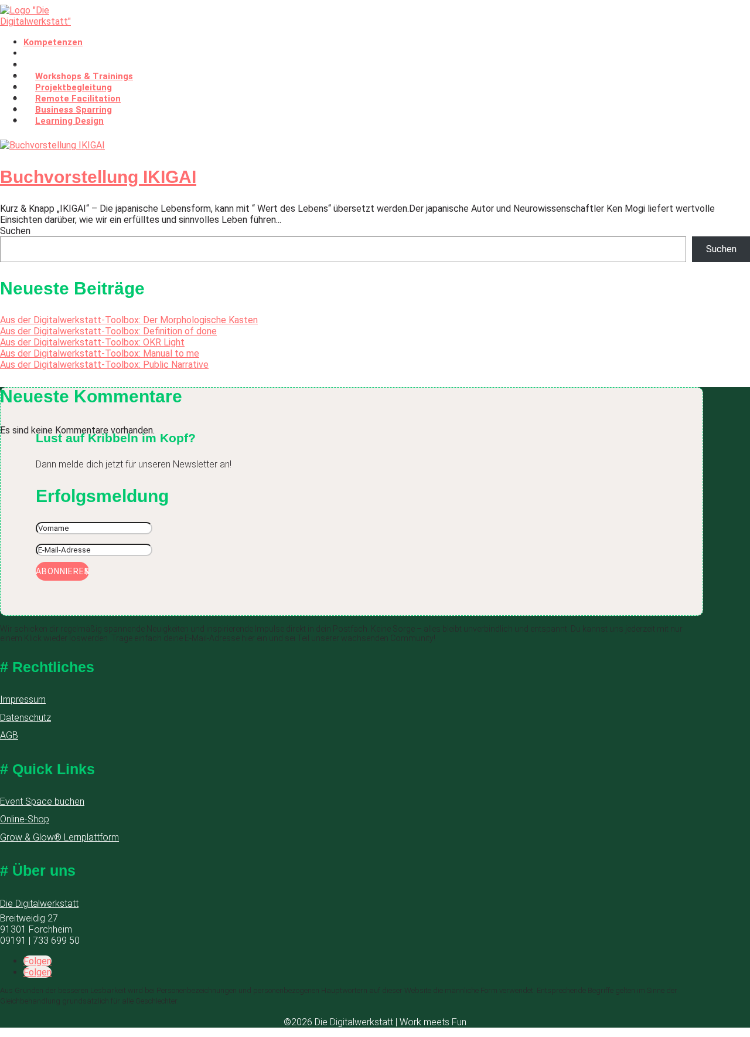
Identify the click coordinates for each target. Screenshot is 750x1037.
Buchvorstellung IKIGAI (98, 177)
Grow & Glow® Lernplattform (59, 837)
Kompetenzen (53, 42)
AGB (9, 735)
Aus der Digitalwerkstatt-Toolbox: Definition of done (108, 331)
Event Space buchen (42, 801)
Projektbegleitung (73, 87)
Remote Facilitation (78, 98)
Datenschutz (25, 717)
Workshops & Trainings (84, 76)
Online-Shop (24, 819)
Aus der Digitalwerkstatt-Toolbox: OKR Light (92, 342)
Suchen (15, 230)
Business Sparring (73, 109)
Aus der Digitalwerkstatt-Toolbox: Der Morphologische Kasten (129, 320)
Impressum (23, 699)
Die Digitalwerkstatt (39, 903)
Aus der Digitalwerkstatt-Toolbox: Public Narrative (104, 364)
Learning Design (69, 121)
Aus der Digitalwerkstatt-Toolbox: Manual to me (99, 353)
